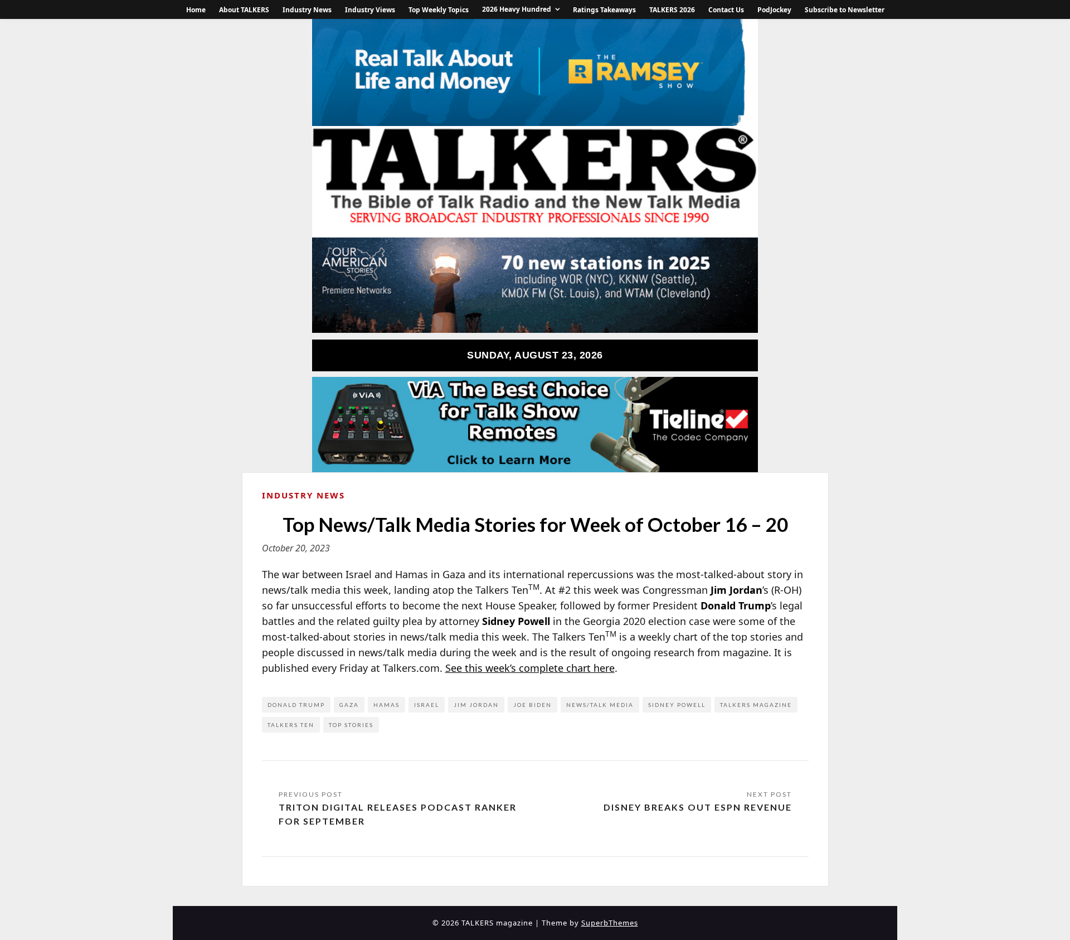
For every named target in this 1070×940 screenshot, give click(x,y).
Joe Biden (532, 704)
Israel (426, 704)
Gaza (349, 704)
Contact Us (726, 9)
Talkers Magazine (756, 704)
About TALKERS (244, 9)
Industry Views (370, 9)
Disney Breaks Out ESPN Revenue (698, 807)
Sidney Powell (677, 704)
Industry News (307, 9)
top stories (351, 724)
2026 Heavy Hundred (516, 9)
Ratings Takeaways (604, 9)
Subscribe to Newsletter (844, 9)
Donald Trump (296, 704)
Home (196, 9)
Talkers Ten (291, 724)
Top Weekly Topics (438, 9)
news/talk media (600, 704)
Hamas (386, 704)
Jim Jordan (476, 704)
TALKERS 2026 (672, 9)
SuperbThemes (609, 923)
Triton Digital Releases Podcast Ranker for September (398, 814)
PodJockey (774, 9)
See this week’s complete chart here (530, 668)
